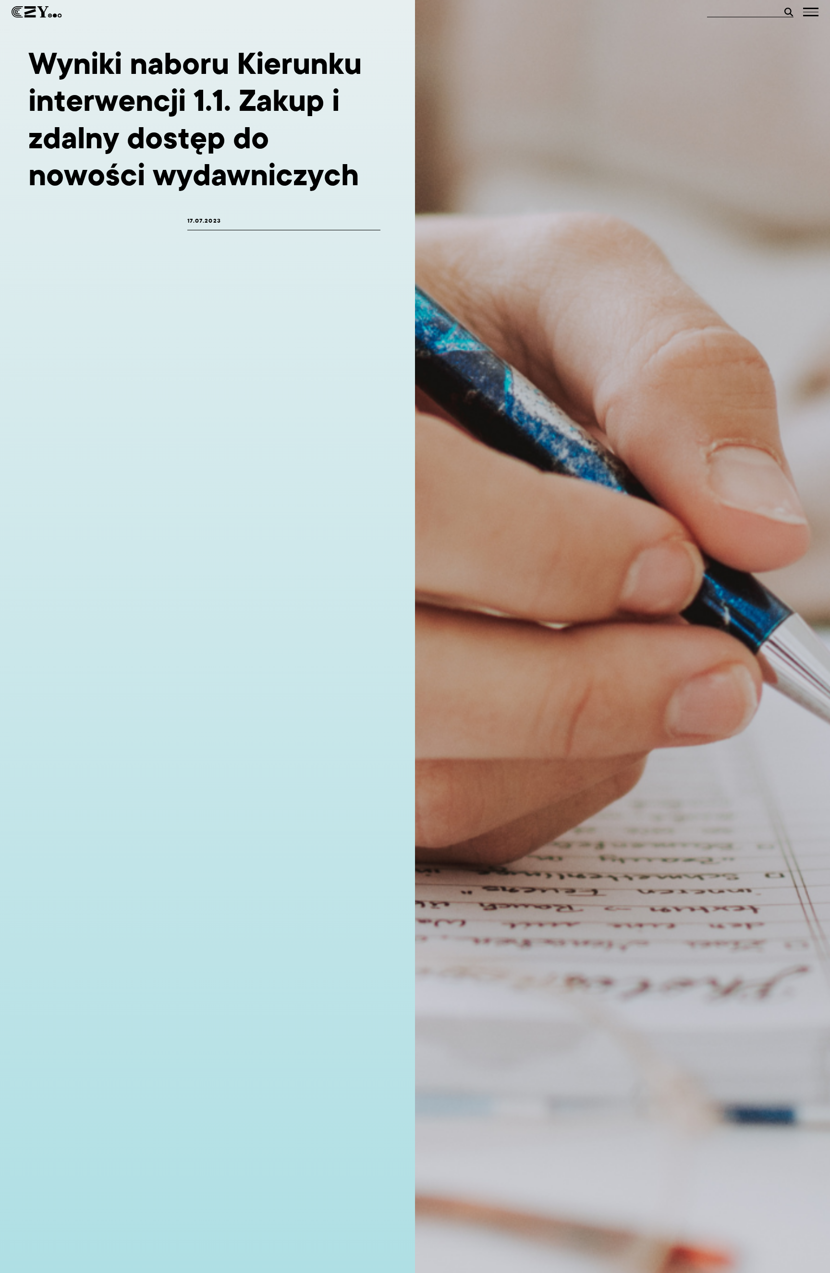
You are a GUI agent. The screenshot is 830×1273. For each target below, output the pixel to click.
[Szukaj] (788, 12)
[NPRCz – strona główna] (37, 12)
